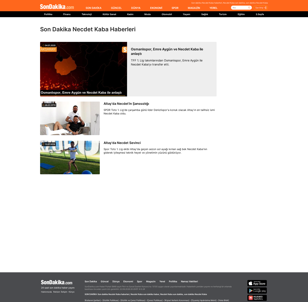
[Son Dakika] (57, 6)
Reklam (56, 292)
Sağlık (204, 14)
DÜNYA (136, 7)
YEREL (214, 7)
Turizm (223, 14)
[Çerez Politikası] (155, 300)
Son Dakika (91, 281)
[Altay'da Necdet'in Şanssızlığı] (70, 119)
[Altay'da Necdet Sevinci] (70, 158)
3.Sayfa (260, 14)
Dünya (116, 281)
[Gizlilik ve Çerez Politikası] (132, 300)
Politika (48, 14)
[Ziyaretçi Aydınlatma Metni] (203, 300)
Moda (147, 14)
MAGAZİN (194, 7)
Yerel (162, 281)
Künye (71, 292)
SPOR (175, 7)
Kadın (130, 14)
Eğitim (241, 14)
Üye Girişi (259, 8)
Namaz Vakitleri (189, 281)
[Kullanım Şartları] (93, 300)
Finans (67, 14)
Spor (139, 281)
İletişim (64, 292)
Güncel (105, 281)
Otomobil (167, 14)
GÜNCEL (116, 7)
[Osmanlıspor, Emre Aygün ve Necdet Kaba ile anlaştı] (83, 69)
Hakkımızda (46, 292)
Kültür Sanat (109, 14)
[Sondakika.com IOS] (257, 283)
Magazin (151, 281)
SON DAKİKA (94, 7)
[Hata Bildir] (223, 300)
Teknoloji (87, 14)
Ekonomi (128, 281)
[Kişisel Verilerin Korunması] (176, 300)
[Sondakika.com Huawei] (257, 298)
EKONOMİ (156, 7)
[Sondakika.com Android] (257, 290)
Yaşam (186, 14)
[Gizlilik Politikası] (111, 300)
